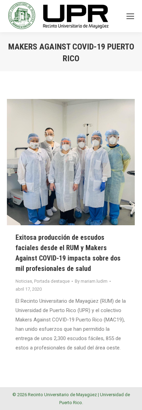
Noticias (24, 281)
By (91, 281)
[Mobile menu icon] (130, 16)
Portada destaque (52, 281)
